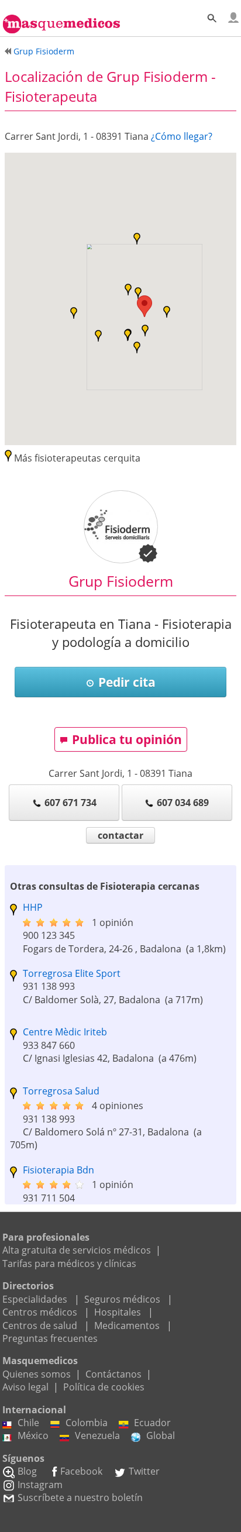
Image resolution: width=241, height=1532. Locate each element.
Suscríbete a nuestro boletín (80, 1497)
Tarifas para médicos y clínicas (69, 1263)
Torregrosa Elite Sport (71, 973)
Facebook (81, 1471)
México (33, 1435)
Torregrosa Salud (61, 1091)
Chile (28, 1422)
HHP (33, 907)
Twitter (144, 1471)
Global (160, 1435)
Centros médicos (39, 1312)
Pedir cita (127, 682)
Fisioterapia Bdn (58, 1169)
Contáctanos (113, 1374)
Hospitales (117, 1312)
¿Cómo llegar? (181, 136)
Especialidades (34, 1299)
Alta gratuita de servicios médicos (76, 1250)
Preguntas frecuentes (50, 1338)
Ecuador (152, 1422)
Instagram (40, 1484)
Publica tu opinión (127, 739)
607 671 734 (70, 802)
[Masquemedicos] (61, 18)
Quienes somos (36, 1374)
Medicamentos (127, 1325)
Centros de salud (39, 1325)
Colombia (87, 1422)
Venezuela (97, 1435)
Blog (27, 1471)
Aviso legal (25, 1386)
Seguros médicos (122, 1299)
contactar (120, 835)
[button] (144, 306)
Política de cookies (103, 1386)
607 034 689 (183, 802)
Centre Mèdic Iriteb (65, 1031)
